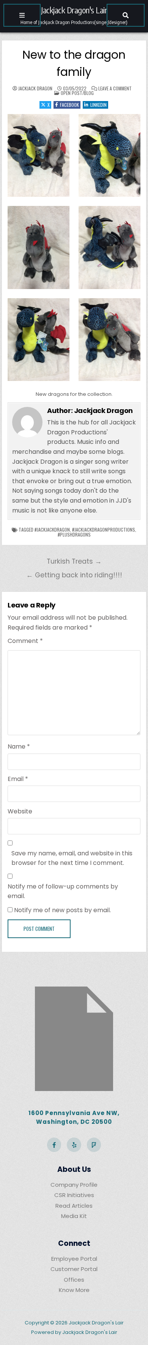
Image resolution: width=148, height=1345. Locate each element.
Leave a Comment (115, 88)
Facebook (69, 104)
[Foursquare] (94, 1145)
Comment (25, 640)
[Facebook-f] (54, 1145)
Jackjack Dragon (35, 88)
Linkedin (98, 104)
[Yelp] (74, 1145)
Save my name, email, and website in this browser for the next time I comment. (71, 858)
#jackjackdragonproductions (103, 529)
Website (20, 811)
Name (19, 746)
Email (18, 779)
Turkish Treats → (74, 561)
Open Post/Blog (77, 93)
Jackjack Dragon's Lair (74, 10)
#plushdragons (74, 534)
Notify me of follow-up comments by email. (63, 891)
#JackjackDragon (52, 529)
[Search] (126, 15)
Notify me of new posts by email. (62, 910)
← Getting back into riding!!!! (74, 575)
